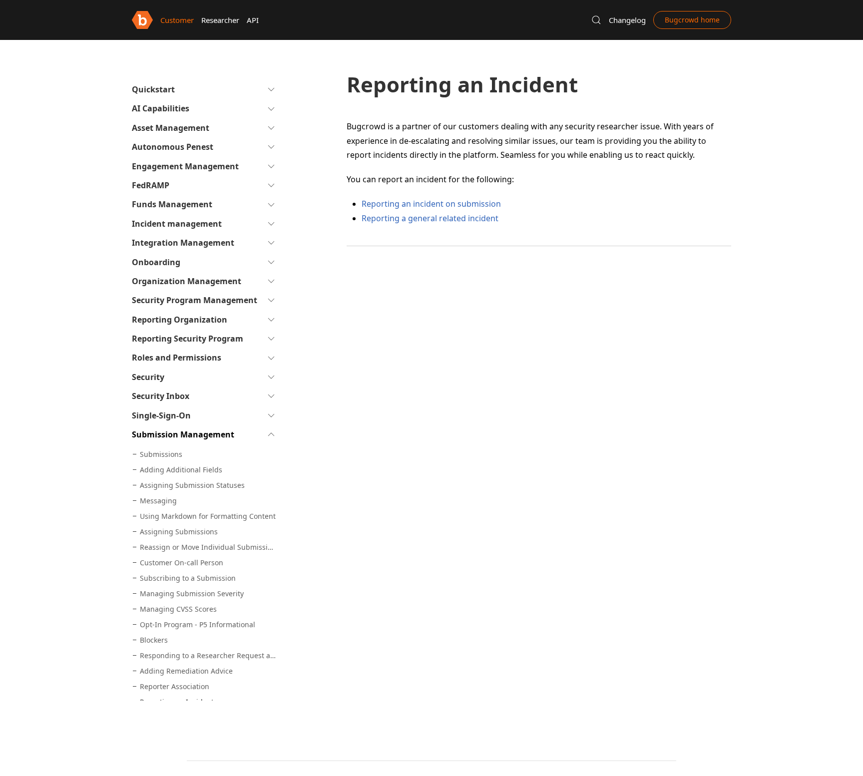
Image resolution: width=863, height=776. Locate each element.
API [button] (253, 20)
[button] (596, 20)
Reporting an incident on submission (431, 203)
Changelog (627, 20)
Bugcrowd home (692, 19)
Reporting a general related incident (430, 218)
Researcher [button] (220, 20)
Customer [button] (177, 20)
